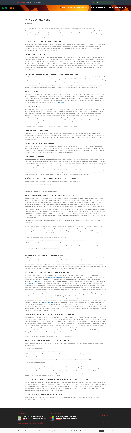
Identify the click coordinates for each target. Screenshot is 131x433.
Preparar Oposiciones (98, 8)
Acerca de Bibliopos (108, 415)
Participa (59, 419)
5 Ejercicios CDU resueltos (33, 2)
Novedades (71, 8)
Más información (109, 430)
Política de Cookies (108, 422)
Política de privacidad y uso (105, 419)
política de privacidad (54, 277)
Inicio (64, 8)
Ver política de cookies (58, 102)
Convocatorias (82, 8)
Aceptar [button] (101, 430)
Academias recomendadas (117, 8)
